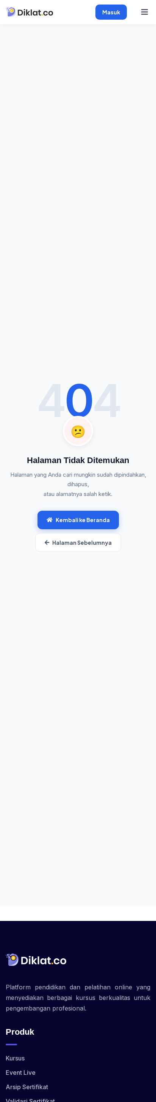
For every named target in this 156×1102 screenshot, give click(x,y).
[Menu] (144, 12)
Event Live (21, 1072)
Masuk (111, 12)
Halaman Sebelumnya (82, 542)
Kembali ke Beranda (83, 519)
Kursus (15, 1058)
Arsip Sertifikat (27, 1087)
